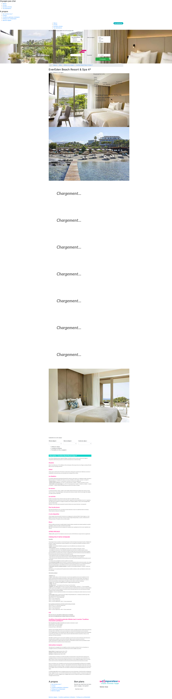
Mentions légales (7, 20)
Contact (5, 15)
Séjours (4, 3)
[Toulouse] (104, 41)
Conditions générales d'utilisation (11, 17)
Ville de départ (91, 37)
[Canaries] (75, 40)
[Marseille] (104, 38)
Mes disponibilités (76, 50)
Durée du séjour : (82, 441)
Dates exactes (75, 52)
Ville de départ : (53, 441)
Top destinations (7, 8)
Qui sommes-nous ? (8, 14)
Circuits (5, 5)
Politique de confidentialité (9, 18)
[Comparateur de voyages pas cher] (50, 65)
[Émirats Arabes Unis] (75, 41)
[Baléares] (75, 38)
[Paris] (104, 37)
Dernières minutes (7, 7)
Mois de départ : (68, 441)
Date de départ (75, 48)
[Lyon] (104, 40)
